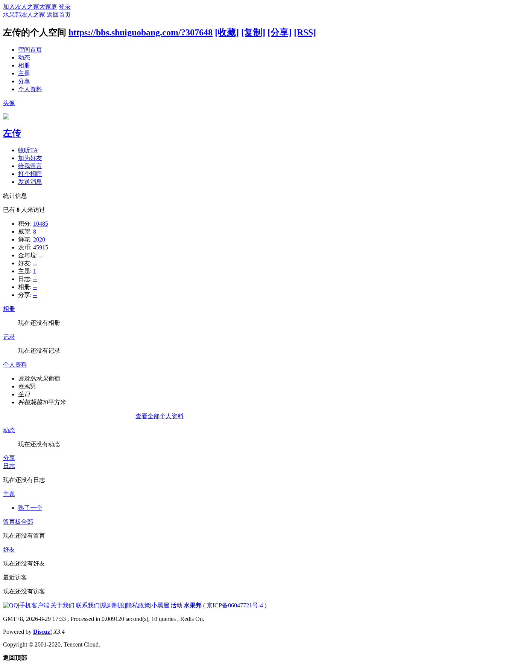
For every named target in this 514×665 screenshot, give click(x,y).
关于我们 (62, 605)
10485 (40, 223)
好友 (9, 549)
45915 (40, 247)
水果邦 (193, 605)
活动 (176, 605)
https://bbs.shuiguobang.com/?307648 (140, 32)
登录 (65, 6)
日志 (9, 466)
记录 (9, 336)
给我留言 (30, 166)
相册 (24, 65)
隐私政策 (138, 605)
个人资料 (30, 89)
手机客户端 (34, 605)
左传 (12, 133)
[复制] (253, 32)
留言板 (12, 521)
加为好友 (30, 158)
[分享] (280, 32)
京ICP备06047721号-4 (235, 605)
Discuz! (42, 631)
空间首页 (30, 49)
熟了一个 (30, 507)
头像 (9, 103)
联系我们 (88, 605)
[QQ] (10, 605)
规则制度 (113, 605)
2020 (39, 239)
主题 (24, 73)
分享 (24, 81)
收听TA (28, 150)
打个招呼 (30, 174)
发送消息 (30, 182)
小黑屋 (160, 605)
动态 (24, 57)
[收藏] (227, 32)
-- (41, 255)
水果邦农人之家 (24, 14)
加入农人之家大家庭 (30, 6)
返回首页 (59, 14)
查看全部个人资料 (159, 416)
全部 (27, 521)
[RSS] (305, 32)
